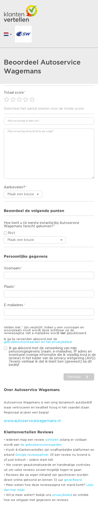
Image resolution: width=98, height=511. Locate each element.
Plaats (9, 286)
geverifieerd (73, 479)
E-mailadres (13, 305)
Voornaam (12, 268)
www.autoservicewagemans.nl (32, 421)
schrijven (52, 439)
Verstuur (74, 377)
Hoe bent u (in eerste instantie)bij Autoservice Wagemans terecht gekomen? (41, 224)
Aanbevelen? (14, 187)
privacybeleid (62, 495)
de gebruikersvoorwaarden (41, 444)
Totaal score (14, 92)
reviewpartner (37, 454)
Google (20, 454)
